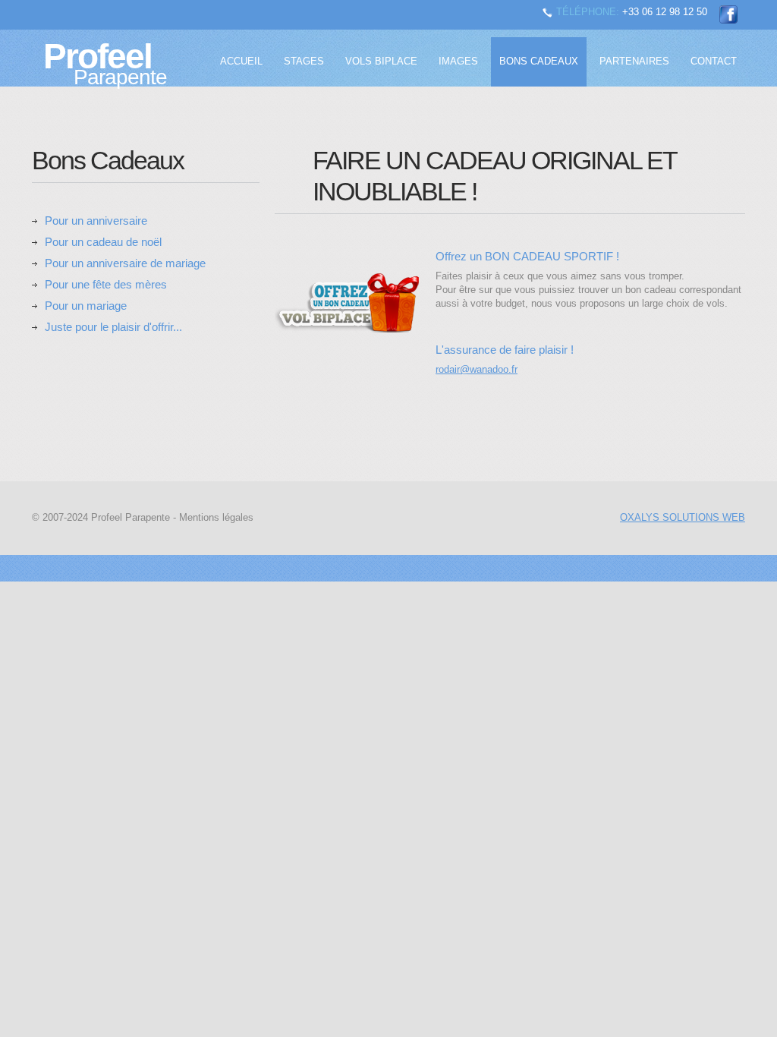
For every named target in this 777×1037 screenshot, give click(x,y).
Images (458, 61)
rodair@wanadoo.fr (476, 369)
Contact (713, 61)
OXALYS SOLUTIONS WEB (682, 517)
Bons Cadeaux (538, 61)
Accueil (241, 61)
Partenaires (634, 61)
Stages (304, 61)
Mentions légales (216, 517)
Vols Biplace (381, 61)
